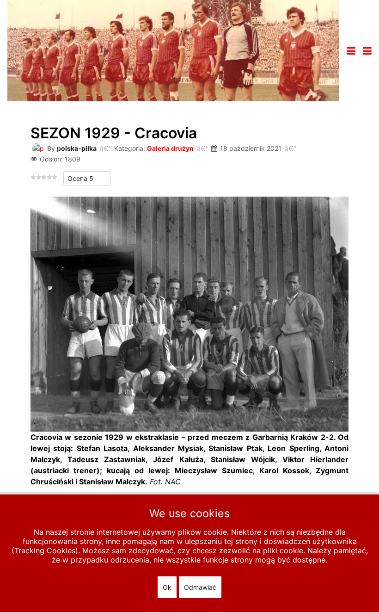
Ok (167, 587)
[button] (367, 51)
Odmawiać (200, 587)
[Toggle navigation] (351, 51)
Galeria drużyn (170, 148)
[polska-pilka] (37, 148)
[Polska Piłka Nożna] (173, 50)
